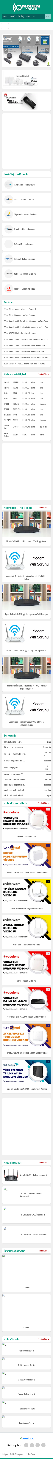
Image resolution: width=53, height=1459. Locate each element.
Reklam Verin (30, 1454)
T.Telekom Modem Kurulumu (24, 184)
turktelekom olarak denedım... (15, 779)
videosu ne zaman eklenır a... (15, 753)
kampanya (26, 1287)
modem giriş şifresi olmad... (14, 790)
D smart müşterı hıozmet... (14, 760)
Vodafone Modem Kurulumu (24, 288)
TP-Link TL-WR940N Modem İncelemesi (30, 1195)
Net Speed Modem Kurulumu (25, 273)
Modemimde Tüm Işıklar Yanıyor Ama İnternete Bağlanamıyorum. (26, 723)
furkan (48, 774)
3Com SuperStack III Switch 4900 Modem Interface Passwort (26, 357)
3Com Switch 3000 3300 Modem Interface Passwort (24, 363)
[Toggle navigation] (5, 26)
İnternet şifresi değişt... (13, 741)
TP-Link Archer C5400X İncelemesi (33, 1234)
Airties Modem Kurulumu (26, 980)
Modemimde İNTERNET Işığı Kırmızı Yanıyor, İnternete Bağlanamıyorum (27, 687)
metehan (47, 784)
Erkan (48, 741)
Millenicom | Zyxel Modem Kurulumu (26, 944)
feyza (48, 795)
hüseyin (48, 779)
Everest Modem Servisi (26, 1379)
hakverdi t (47, 754)
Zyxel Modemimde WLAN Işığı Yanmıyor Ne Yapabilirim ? (26, 650)
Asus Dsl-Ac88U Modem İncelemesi (33, 1175)
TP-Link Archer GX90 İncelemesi (32, 1214)
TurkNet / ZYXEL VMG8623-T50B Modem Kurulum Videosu (26, 872)
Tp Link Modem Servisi (26, 1365)
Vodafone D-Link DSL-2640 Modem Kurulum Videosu (26, 1016)
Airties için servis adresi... (14, 795)
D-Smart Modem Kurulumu (24, 244)
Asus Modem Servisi (26, 1350)
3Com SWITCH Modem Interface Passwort (20, 333)
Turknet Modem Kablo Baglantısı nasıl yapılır (26, 908)
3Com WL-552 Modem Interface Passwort (20, 309)
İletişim (5, 1454)
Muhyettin (47, 747)
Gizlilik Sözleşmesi (16, 1454)
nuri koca (46, 767)
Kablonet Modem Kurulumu (24, 258)
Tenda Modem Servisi (26, 1394)
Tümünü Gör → (43, 374)
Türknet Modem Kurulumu (24, 199)
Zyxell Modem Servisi (27, 1408)
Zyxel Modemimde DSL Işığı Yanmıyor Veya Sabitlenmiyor (26, 614)
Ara (47, 16)
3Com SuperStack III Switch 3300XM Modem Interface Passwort (26, 339)
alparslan (47, 790)
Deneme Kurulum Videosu (26, 836)
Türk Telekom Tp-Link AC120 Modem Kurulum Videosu (26, 1088)
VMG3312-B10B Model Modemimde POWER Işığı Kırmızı (26, 541)
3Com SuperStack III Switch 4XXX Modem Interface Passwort (26, 351)
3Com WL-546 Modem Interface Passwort (20, 315)
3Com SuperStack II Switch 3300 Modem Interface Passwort (26, 321)
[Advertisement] (26, 141)
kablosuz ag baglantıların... (14, 784)
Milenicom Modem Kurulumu (24, 229)
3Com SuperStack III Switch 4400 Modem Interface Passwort (26, 327)
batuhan (47, 760)
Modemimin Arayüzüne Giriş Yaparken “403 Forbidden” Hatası (26, 577)
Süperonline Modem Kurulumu (25, 214)
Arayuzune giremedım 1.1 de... (15, 774)
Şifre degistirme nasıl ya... (14, 747)
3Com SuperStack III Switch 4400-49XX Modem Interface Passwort (26, 345)
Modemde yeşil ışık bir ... (13, 767)
